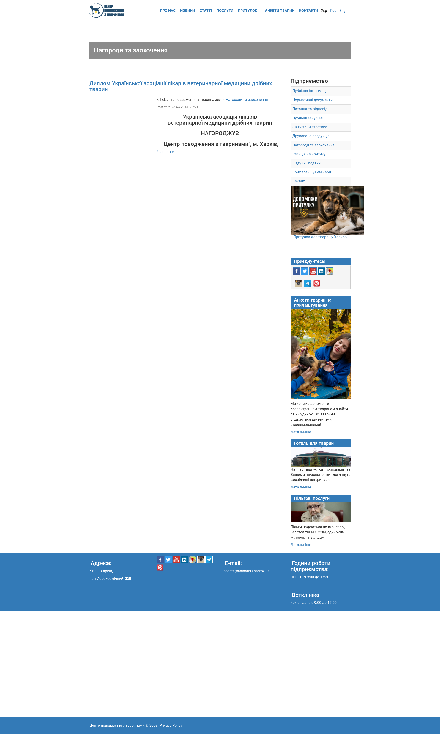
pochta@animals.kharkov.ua (246, 571)
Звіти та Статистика (309, 127)
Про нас (168, 10)
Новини (187, 10)
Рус (333, 10)
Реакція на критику (309, 154)
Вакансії (299, 181)
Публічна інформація (310, 91)
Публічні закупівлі (308, 118)
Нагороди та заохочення (247, 99)
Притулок (248, 10)
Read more (165, 152)
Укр (324, 10)
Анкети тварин (279, 10)
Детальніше (301, 432)
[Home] (108, 10)
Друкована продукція (311, 136)
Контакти (308, 10)
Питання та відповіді (310, 109)
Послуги (225, 10)
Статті (206, 10)
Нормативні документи (312, 100)
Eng (342, 10)
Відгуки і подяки (306, 163)
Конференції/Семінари (311, 172)
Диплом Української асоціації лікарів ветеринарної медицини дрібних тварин (180, 86)
